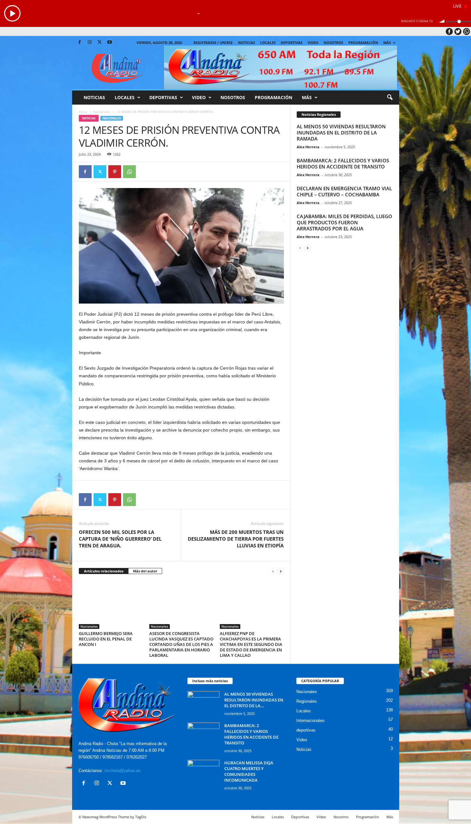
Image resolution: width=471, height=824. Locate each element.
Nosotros (333, 42)
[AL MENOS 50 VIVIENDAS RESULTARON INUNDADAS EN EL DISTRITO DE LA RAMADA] (203, 703)
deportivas (306, 730)
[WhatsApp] (129, 171)
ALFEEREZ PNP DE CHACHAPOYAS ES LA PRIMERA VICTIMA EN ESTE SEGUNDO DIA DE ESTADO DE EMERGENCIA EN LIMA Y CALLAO (251, 644)
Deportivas (291, 42)
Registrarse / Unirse (213, 42)
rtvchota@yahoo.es (122, 770)
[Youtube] (109, 42)
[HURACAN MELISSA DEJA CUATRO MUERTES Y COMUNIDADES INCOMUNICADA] (203, 772)
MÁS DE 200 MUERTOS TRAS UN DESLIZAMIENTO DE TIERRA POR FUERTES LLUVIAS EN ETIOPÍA (236, 539)
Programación (363, 42)
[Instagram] (90, 42)
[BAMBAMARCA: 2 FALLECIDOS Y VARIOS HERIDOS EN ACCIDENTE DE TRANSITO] (203, 735)
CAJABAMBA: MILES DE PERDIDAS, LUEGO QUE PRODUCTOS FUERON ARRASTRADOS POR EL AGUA (344, 222)
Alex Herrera (308, 146)
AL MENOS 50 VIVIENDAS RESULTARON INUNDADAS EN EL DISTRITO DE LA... (253, 699)
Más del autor (145, 571)
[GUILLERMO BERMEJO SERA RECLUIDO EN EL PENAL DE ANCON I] (111, 605)
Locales (303, 710)
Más (387, 42)
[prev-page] (273, 571)
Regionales (306, 701)
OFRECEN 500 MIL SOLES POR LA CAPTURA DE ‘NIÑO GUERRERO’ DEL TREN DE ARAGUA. (120, 539)
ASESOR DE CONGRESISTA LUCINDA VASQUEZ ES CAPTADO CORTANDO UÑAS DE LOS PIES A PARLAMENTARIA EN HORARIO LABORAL (181, 644)
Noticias (246, 42)
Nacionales (102, 111)
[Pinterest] (114, 171)
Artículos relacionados (103, 571)
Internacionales (310, 720)
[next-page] (280, 571)
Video (313, 42)
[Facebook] (80, 42)
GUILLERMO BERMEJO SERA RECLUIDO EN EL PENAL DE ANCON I (106, 639)
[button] (390, 97)
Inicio (83, 111)
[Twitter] (99, 42)
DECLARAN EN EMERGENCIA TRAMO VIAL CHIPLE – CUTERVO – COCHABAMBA (344, 191)
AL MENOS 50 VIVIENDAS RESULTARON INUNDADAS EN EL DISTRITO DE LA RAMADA (341, 132)
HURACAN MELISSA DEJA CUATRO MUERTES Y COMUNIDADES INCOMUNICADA (248, 771)
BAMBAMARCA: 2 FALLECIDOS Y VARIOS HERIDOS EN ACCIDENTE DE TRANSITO (343, 163)
